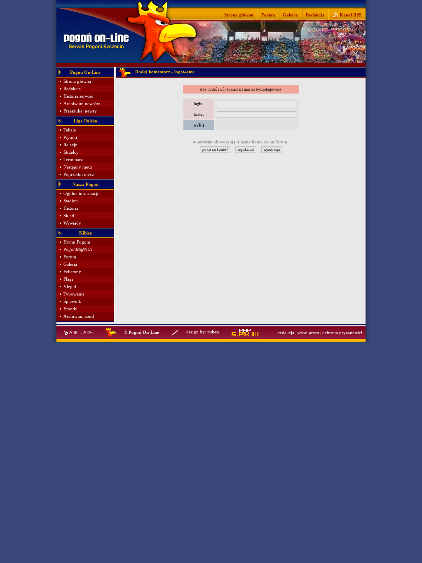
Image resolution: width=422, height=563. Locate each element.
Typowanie (73, 294)
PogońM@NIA (77, 249)
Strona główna (238, 14)
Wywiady (72, 223)
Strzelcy (71, 152)
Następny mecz (77, 167)
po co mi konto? (215, 150)
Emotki (70, 309)
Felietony (72, 272)
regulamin (246, 150)
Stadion (70, 201)
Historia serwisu (78, 96)
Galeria (290, 14)
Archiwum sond (78, 316)
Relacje (70, 145)
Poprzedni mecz (78, 174)
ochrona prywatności (342, 333)
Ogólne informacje (81, 193)
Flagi (68, 279)
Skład (68, 215)
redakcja (286, 333)
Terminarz (73, 159)
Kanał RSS (349, 14)
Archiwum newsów (81, 103)
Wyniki (70, 137)
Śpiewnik (72, 301)
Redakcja (315, 14)
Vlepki (69, 286)
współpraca (308, 333)
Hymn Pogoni (76, 242)
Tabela (69, 130)
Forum (268, 14)
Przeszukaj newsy (80, 111)
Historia (70, 208)
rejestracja (272, 150)
